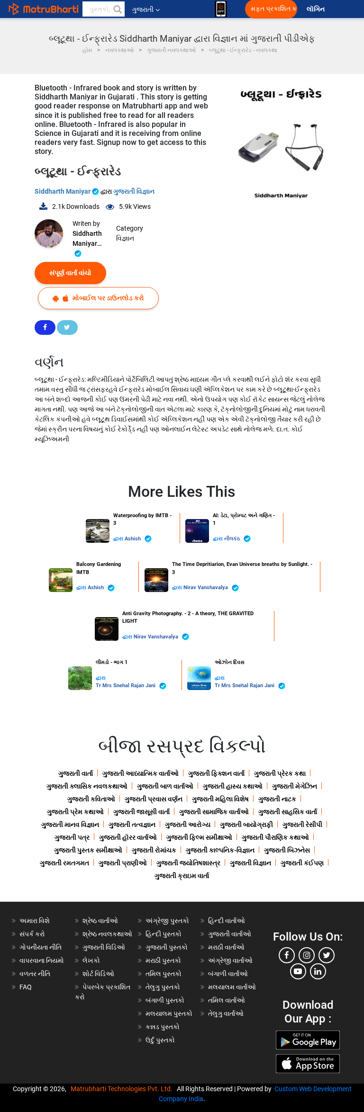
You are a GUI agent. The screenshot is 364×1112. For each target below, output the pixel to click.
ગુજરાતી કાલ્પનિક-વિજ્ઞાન (220, 850)
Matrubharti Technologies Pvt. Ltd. (123, 1089)
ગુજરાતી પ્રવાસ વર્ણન (153, 799)
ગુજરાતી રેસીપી (302, 824)
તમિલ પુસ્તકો (164, 973)
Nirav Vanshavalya (206, 587)
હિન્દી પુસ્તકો (164, 934)
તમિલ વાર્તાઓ (226, 1000)
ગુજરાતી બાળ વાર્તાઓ (165, 786)
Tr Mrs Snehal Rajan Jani (126, 685)
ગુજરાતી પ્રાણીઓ (123, 863)
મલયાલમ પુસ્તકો (169, 1013)
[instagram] (307, 955)
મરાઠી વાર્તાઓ (226, 947)
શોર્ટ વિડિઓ (98, 973)
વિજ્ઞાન (125, 238)
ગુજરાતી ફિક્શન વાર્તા (216, 773)
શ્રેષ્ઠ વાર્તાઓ (100, 920)
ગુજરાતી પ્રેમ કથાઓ (75, 812)
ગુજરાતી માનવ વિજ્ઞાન (70, 824)
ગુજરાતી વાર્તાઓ (229, 934)
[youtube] (298, 971)
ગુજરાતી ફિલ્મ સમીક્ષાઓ (199, 837)
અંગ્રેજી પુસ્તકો (167, 920)
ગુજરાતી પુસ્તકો (167, 947)
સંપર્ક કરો (32, 934)
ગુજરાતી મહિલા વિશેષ (220, 799)
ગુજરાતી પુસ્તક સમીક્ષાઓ (88, 850)
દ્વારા (119, 539)
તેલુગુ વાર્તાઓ (226, 1013)
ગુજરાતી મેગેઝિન (294, 786)
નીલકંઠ (232, 539)
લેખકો (91, 960)
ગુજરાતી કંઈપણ (302, 863)
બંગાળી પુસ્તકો (165, 1000)
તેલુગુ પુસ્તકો (163, 987)
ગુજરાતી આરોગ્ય (187, 824)
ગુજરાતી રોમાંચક (154, 850)
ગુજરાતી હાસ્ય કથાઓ (233, 786)
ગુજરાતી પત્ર (72, 837)
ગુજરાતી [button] (143, 9)
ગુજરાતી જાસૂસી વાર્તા (141, 812)
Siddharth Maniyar (63, 191)
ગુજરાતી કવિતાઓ (91, 799)
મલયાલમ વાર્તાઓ (232, 987)
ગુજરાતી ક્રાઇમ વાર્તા (182, 875)
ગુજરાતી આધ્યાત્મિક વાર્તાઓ (140, 773)
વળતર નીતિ (34, 973)
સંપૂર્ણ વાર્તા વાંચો (70, 273)
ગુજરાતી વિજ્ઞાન (134, 191)
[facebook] (287, 955)
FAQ (25, 987)
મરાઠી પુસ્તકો (163, 960)
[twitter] (326, 955)
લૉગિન (316, 9)
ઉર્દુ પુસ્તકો (160, 1040)
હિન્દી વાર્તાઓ (226, 920)
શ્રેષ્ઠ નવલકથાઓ (107, 934)
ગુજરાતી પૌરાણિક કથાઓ (275, 837)
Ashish (133, 539)
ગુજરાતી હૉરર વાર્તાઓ (128, 837)
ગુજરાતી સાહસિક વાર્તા (287, 812)
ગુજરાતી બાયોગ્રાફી (246, 824)
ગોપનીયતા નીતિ (40, 947)
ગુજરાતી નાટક (277, 799)
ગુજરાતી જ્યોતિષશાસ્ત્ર (188, 863)
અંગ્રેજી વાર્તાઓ (230, 960)
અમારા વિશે (34, 920)
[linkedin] (318, 971)
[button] (117, 9)
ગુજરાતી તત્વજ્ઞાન (132, 824)
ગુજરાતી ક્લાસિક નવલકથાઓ (86, 786)
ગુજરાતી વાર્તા (75, 773)
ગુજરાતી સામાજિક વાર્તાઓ (214, 812)
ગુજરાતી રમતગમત (64, 863)
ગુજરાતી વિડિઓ (103, 947)
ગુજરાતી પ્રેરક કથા (280, 773)
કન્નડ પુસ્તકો (163, 1027)
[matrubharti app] (221, 9)
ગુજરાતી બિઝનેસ (287, 850)
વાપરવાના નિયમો (42, 960)
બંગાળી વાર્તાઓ (228, 973)
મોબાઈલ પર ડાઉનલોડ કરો (107, 298)
